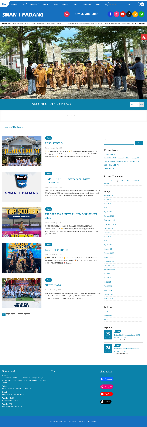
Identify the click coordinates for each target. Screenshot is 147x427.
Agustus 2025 (109, 232)
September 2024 (110, 269)
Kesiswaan (108, 315)
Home (4, 4)
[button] (144, 37)
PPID (98, 4)
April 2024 (108, 286)
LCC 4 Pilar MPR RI (57, 249)
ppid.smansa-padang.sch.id (12, 406)
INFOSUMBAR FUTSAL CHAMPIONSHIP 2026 (121, 161)
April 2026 (108, 212)
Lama (27, 315)
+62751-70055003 (85, 14)
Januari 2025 (108, 257)
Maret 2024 (108, 290)
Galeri (75, 4)
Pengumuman (87, 4)
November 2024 (110, 261)
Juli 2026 (107, 199)
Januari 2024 (108, 298)
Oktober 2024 (109, 265)
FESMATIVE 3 (54, 143)
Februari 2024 (109, 294)
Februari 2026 (109, 216)
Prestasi (55, 4)
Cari (105, 139)
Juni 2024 (107, 278)
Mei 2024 (107, 282)
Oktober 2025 (109, 228)
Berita (49, 138)
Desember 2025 (109, 220)
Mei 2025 (107, 241)
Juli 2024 (107, 274)
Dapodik (45, 4)
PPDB (106, 319)
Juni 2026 (107, 204)
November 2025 (110, 224)
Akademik (33, 4)
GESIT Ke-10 (53, 285)
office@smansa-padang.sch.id (13, 394)
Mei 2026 (107, 208)
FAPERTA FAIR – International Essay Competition (122, 158)
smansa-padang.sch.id (10, 400)
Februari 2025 (109, 253)
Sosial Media (108, 181)
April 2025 (108, 245)
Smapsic (65, 4)
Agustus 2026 (109, 195)
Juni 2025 (107, 237)
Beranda (14, 4)
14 (20, 315)
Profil (23, 4)
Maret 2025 (108, 249)
